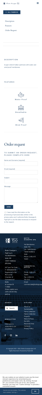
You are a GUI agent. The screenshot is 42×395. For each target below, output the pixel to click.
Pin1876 (26, 321)
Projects (27, 316)
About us (27, 307)
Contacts (27, 326)
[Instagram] (11, 335)
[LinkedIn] (16, 335)
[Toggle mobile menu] (38, 3)
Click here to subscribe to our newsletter (10, 326)
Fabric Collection (29, 314)
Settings (14, 392)
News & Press (29, 319)
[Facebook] (5, 335)
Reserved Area (29, 324)
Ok (35, 391)
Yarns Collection (29, 311)
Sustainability (28, 309)
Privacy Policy (28, 328)
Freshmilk (30, 351)
